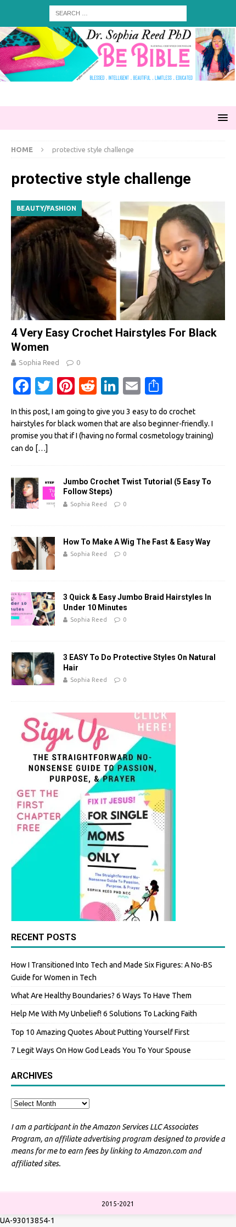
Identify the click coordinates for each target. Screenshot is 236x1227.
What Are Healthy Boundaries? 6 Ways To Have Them (101, 995)
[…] (41, 448)
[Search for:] (118, 12)
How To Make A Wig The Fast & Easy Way (136, 541)
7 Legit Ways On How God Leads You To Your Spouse (101, 1050)
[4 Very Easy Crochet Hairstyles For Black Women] (118, 260)
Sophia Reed (39, 362)
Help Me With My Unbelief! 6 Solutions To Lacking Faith (104, 1013)
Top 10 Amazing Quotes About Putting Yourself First (100, 1032)
